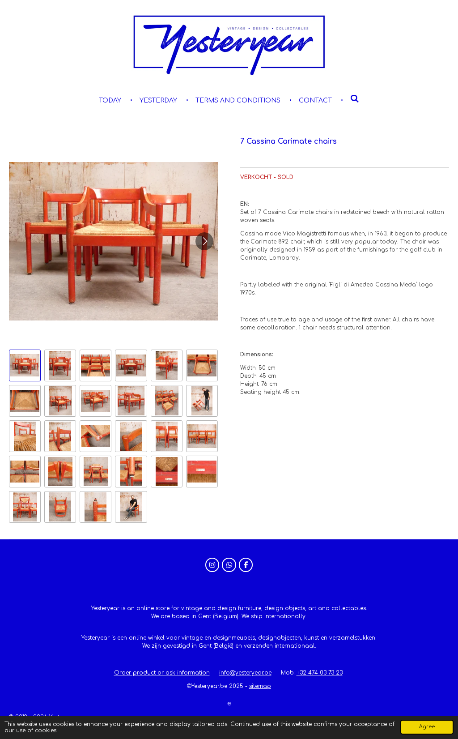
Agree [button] (427, 727)
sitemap (260, 686)
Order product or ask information (162, 673)
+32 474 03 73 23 (320, 673)
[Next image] (204, 241)
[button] (25, 365)
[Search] (354, 99)
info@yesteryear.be (245, 673)
